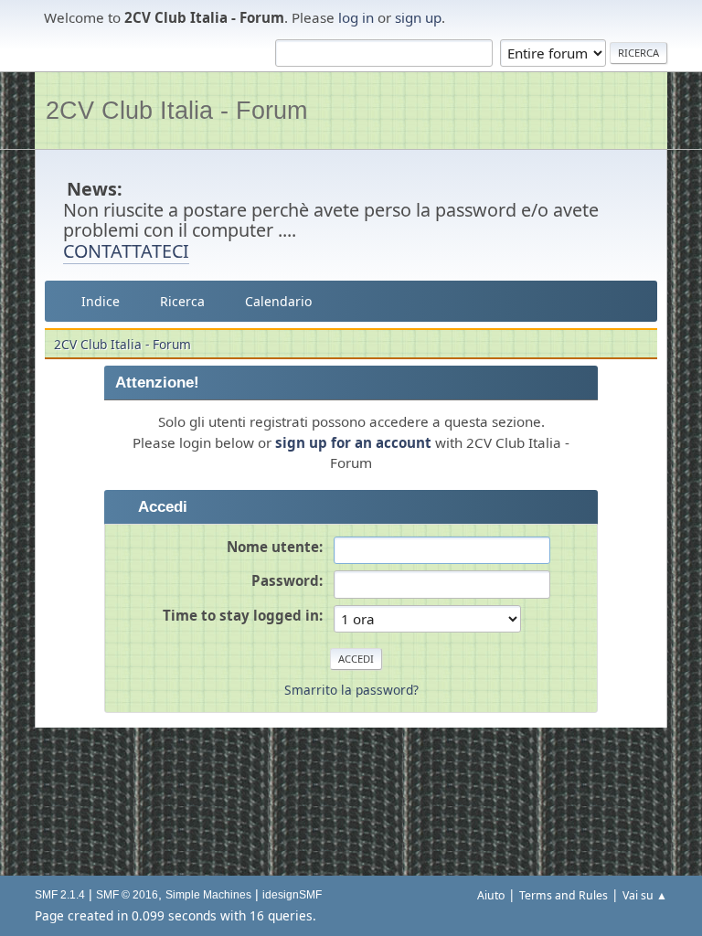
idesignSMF (292, 894)
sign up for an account (353, 442)
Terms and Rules (563, 895)
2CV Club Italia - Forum (176, 110)
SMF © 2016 (127, 894)
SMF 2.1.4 (60, 894)
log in (356, 17)
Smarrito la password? (351, 689)
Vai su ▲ (644, 895)
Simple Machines (208, 894)
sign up (418, 17)
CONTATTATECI (126, 251)
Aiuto (491, 895)
